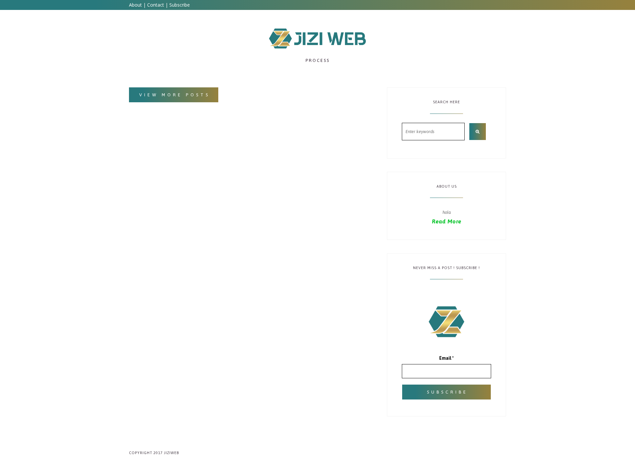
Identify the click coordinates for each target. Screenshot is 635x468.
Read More (446, 221)
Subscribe (179, 5)
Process (318, 60)
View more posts (174, 94)
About (135, 5)
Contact (155, 5)
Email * (446, 358)
